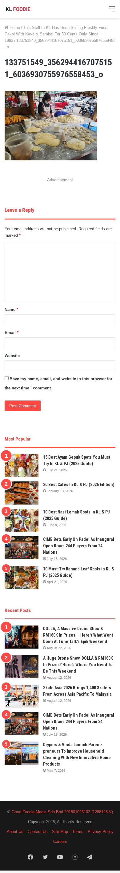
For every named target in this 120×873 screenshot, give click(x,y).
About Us (15, 831)
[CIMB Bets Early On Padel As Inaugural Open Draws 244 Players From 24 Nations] (21, 547)
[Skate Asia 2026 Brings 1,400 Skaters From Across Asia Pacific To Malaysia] (21, 696)
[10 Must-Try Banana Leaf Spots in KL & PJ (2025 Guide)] (21, 577)
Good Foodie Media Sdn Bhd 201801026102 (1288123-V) (62, 812)
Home (14, 27)
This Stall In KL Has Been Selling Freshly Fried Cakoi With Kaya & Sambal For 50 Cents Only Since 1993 (56, 34)
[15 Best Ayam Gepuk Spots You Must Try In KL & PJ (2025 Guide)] (21, 465)
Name (11, 309)
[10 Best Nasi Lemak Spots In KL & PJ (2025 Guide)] (21, 520)
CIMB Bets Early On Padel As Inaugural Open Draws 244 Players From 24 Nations (78, 546)
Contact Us (38, 831)
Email (11, 332)
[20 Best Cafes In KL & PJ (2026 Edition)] (21, 493)
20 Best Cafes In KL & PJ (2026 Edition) (78, 484)
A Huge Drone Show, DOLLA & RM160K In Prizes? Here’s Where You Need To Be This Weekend (78, 665)
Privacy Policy (101, 831)
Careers (60, 841)
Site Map (60, 831)
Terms (77, 831)
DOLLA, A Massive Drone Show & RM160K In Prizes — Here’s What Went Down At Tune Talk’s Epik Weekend (78, 635)
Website (12, 355)
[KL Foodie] (29, 9)
